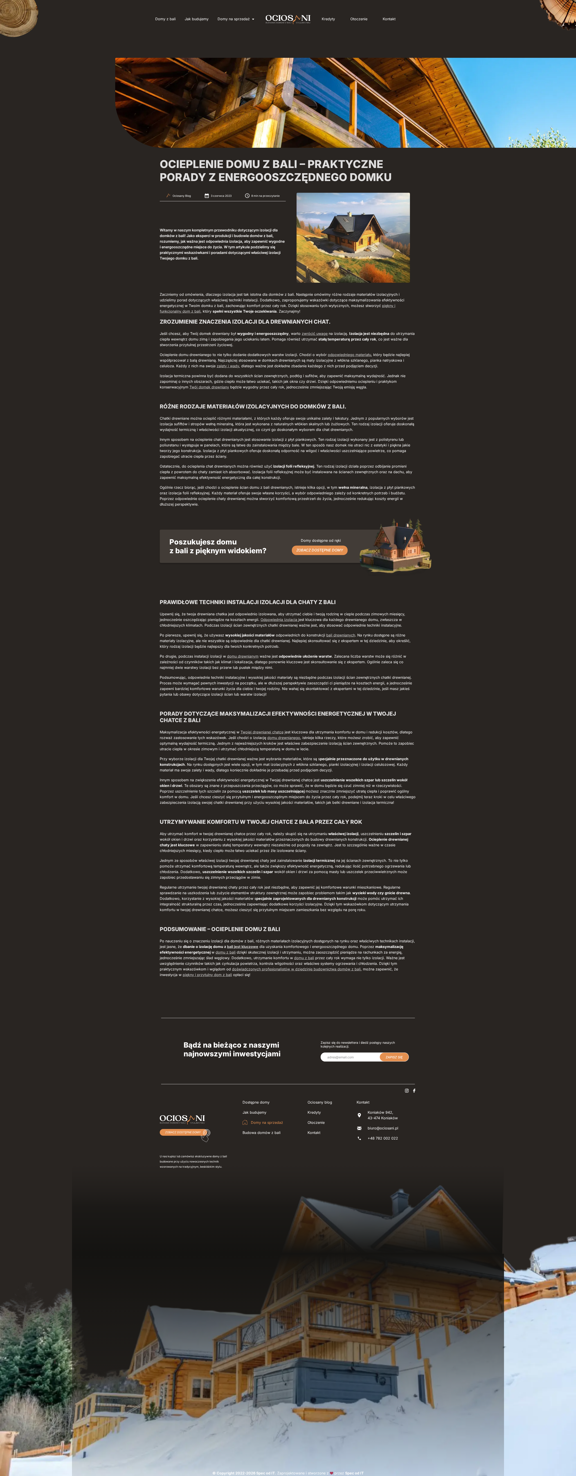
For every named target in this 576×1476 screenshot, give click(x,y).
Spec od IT (265, 1473)
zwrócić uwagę (315, 333)
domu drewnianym (243, 656)
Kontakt (389, 19)
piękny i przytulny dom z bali (207, 974)
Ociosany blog (320, 1102)
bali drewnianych (340, 635)
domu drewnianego (283, 737)
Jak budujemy (197, 19)
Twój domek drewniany (209, 387)
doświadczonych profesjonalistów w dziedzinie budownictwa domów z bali (296, 969)
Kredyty (328, 19)
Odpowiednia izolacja (279, 619)
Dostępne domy (256, 1102)
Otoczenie (358, 19)
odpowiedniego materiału (349, 354)
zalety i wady (228, 366)
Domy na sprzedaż (234, 19)
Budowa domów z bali (262, 1132)
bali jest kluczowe (242, 946)
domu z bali (226, 952)
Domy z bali (165, 19)
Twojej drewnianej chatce (262, 732)
